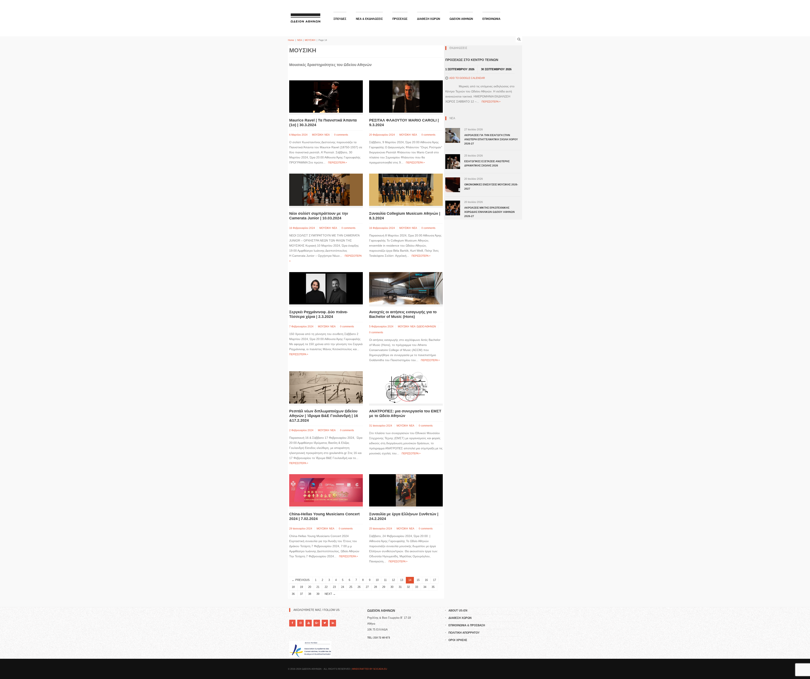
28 (375, 587)
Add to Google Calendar (467, 78)
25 (350, 587)
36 (293, 593)
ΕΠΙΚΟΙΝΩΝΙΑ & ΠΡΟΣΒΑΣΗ (466, 625)
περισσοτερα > (337, 162)
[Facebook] (292, 623)
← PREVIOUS (301, 580)
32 (408, 587)
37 (301, 593)
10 (377, 580)
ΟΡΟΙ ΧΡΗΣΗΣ (457, 640)
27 (367, 587)
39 (317, 593)
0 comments (341, 134)
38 (309, 593)
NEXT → (330, 593)
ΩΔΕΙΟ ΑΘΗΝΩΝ (426, 326)
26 (359, 587)
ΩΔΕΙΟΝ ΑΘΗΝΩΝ (461, 18)
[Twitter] (325, 623)
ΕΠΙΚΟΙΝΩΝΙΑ (491, 18)
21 (317, 587)
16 (426, 580)
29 (383, 587)
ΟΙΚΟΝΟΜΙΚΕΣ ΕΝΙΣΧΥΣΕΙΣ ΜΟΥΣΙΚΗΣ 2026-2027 (491, 186)
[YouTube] (308, 623)
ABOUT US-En (457, 610)
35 (433, 587)
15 (418, 580)
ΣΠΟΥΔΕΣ (339, 18)
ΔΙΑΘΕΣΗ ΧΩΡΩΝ (428, 18)
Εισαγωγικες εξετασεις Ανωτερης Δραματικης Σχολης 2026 (487, 163)
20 (309, 587)
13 (401, 580)
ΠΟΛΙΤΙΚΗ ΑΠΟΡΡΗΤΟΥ (464, 632)
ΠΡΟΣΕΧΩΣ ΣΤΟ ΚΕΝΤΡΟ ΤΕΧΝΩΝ (471, 60)
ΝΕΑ (299, 40)
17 (434, 580)
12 (393, 580)
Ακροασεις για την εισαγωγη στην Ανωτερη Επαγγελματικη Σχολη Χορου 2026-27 (491, 139)
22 (326, 587)
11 (385, 580)
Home (291, 40)
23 (334, 587)
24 (342, 587)
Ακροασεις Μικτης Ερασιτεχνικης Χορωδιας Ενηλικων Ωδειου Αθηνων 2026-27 (489, 212)
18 (293, 587)
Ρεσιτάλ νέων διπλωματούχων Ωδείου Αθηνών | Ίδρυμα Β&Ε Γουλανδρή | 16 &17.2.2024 (323, 416)
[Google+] (316, 623)
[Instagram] (300, 623)
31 (400, 587)
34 (424, 587)
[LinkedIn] (333, 623)
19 (301, 587)
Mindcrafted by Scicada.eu (369, 669)
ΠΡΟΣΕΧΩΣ (400, 18)
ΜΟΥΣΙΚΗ (310, 40)
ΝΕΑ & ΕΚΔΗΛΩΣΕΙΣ (369, 18)
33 (416, 587)
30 (391, 587)
